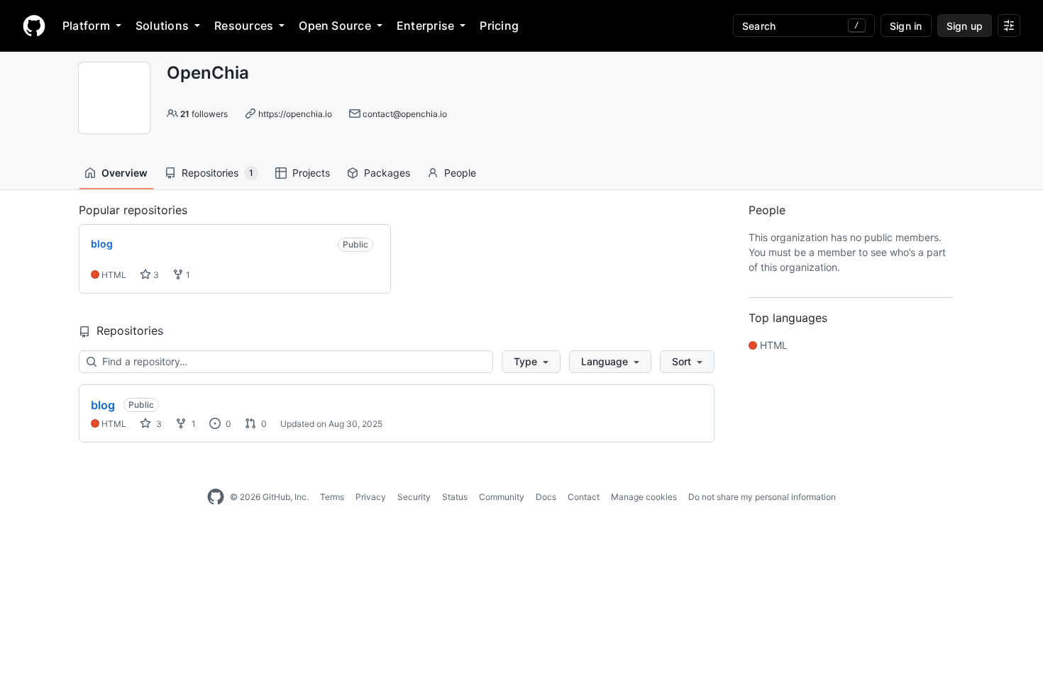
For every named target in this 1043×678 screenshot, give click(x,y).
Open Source (335, 25)
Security (414, 496)
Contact (584, 496)
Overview (124, 173)
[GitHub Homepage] (215, 497)
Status (455, 496)
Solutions (162, 25)
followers (204, 114)
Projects (311, 173)
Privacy (370, 496)
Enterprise (425, 25)
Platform (86, 25)
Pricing (499, 25)
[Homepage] (34, 25)
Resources (243, 25)
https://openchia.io (295, 114)
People (460, 173)
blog (103, 405)
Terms (332, 496)
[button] (531, 361)
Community (501, 496)
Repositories (217, 173)
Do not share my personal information (762, 496)
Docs (546, 496)
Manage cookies (644, 496)
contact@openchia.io (405, 114)
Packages (387, 173)
